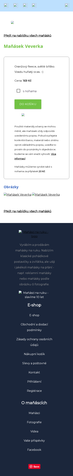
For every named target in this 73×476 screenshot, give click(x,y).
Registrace (34, 390)
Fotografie (34, 422)
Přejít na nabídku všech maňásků (27, 35)
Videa (34, 431)
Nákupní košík (34, 354)
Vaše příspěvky (34, 440)
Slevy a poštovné (34, 363)
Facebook (34, 449)
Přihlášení (34, 381)
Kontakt (34, 372)
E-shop (34, 315)
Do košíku (27, 104)
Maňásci (34, 413)
